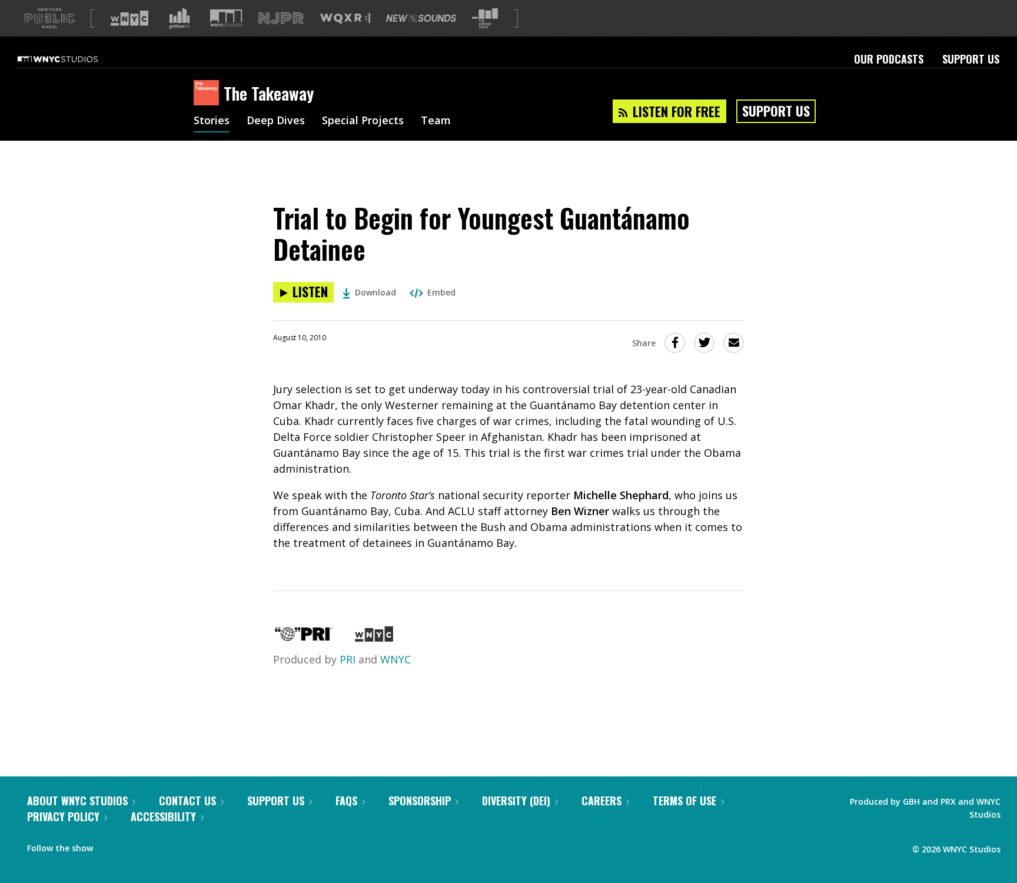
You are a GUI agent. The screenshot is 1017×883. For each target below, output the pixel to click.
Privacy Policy (63, 816)
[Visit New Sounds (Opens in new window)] (421, 18)
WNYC (395, 659)
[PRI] (303, 637)
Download (375, 292)
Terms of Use (684, 800)
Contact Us (187, 800)
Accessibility (163, 816)
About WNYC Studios (77, 800)
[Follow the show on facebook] (110, 845)
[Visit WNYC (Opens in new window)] (129, 18)
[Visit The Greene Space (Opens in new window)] (485, 18)
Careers (601, 800)
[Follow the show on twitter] (133, 845)
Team (436, 121)
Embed (441, 292)
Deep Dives (276, 121)
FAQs (346, 800)
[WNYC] (374, 637)
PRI (347, 659)
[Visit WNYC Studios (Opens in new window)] (226, 17)
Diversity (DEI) (516, 800)
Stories (212, 121)
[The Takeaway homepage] (209, 93)
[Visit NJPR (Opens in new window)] (281, 18)
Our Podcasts (888, 59)
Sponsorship (419, 800)
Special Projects (363, 121)
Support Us (970, 59)
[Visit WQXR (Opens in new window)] (345, 18)
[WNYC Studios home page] (72, 59)
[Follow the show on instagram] (155, 845)
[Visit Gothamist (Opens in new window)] (179, 18)
